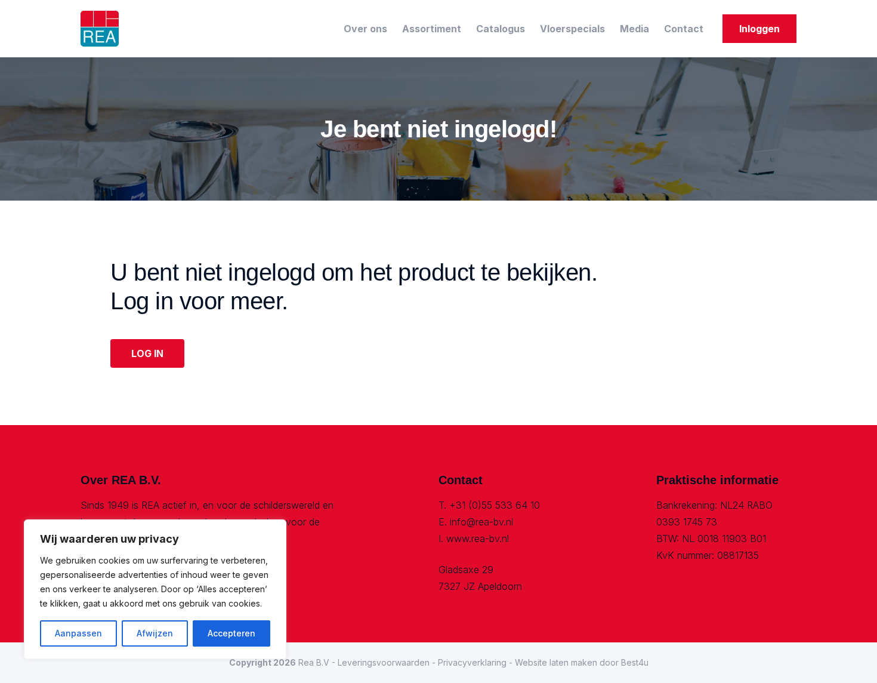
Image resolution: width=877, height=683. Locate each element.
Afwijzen (155, 633)
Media (634, 29)
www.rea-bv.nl (477, 538)
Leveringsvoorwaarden (384, 662)
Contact (683, 29)
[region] (155, 589)
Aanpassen (78, 633)
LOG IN (147, 353)
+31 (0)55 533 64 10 (494, 505)
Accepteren (231, 633)
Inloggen (759, 29)
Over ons (365, 29)
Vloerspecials (572, 29)
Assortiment (431, 29)
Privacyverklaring (472, 662)
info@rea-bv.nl (481, 522)
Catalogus (500, 29)
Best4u (635, 662)
